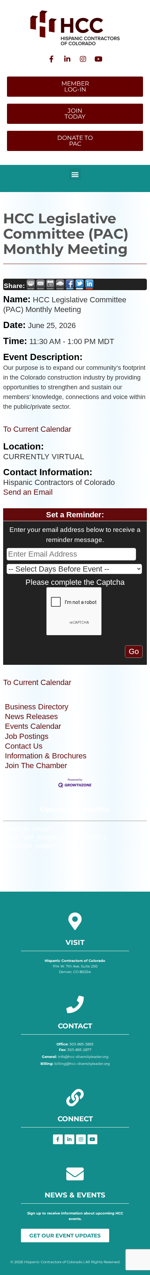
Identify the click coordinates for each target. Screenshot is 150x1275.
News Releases (31, 716)
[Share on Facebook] (70, 284)
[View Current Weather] (60, 284)
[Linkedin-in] (67, 59)
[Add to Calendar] (50, 284)
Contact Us (24, 746)
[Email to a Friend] (40, 284)
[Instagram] (83, 59)
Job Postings (26, 736)
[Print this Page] (31, 284)
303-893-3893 (75, 1044)
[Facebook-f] (52, 59)
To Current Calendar (37, 429)
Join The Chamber (36, 765)
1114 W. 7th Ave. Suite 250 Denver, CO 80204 (75, 966)
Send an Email (28, 492)
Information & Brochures (46, 755)
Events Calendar (33, 726)
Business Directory (36, 706)
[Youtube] (99, 59)
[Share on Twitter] (79, 284)
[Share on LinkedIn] (89, 284)
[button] (75, 174)
